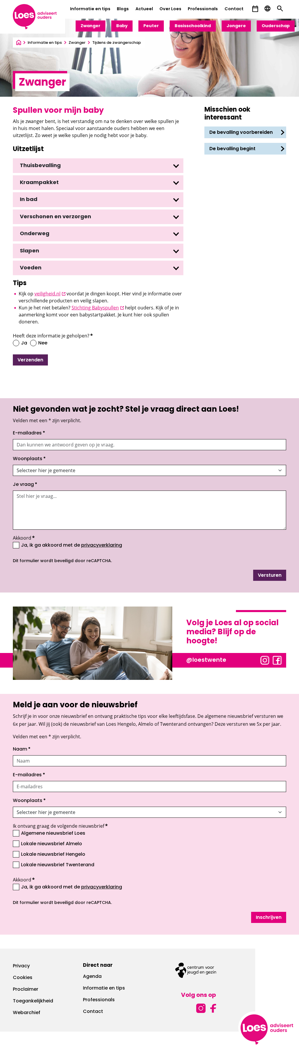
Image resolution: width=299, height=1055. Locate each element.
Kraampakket (39, 183)
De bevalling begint (233, 149)
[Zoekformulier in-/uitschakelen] (280, 8)
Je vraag (25, 484)
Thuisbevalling (40, 166)
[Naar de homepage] (18, 43)
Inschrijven (268, 917)
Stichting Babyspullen (98, 307)
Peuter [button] (151, 26)
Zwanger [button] (90, 26)
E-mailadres (29, 433)
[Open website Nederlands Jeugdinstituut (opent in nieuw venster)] (195, 970)
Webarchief (26, 1013)
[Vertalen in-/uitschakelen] (267, 8)
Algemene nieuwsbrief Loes (53, 833)
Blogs (123, 9)
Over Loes (170, 9)
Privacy (21, 966)
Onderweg (34, 234)
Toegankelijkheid (33, 1001)
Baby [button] (122, 26)
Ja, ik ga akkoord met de (71, 545)
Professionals (203, 9)
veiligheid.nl (49, 293)
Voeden (30, 268)
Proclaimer (25, 989)
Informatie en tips (90, 9)
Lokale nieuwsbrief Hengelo (53, 854)
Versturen (269, 575)
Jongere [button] (236, 26)
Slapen (29, 251)
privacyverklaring (101, 545)
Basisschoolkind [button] (193, 26)
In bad (28, 199)
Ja (24, 343)
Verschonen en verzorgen (55, 217)
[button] (255, 9)
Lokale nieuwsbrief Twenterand (57, 865)
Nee (42, 343)
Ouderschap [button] (276, 26)
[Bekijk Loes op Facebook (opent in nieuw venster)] (277, 660)
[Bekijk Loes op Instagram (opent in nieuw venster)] (264, 660)
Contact (234, 9)
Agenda (92, 976)
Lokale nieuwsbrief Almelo (51, 844)
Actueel (144, 9)
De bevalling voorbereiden (241, 132)
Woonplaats (29, 459)
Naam (22, 749)
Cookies (22, 978)
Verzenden (30, 360)
